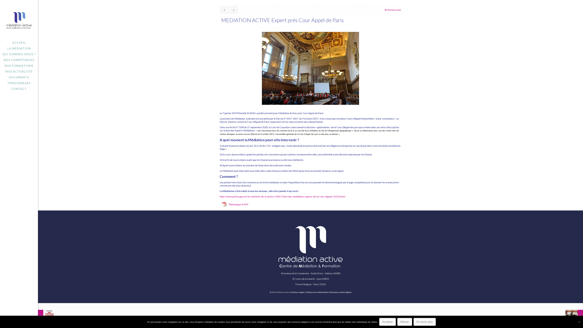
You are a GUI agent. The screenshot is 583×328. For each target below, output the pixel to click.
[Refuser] (579, 321)
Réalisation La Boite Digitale (340, 292)
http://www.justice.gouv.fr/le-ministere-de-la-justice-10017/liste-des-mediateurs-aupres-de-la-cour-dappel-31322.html (282, 196)
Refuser (404, 321)
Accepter (387, 321)
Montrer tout (394, 9)
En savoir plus (425, 321)
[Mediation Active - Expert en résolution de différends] (19, 20)
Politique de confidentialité (317, 292)
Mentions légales (298, 292)
